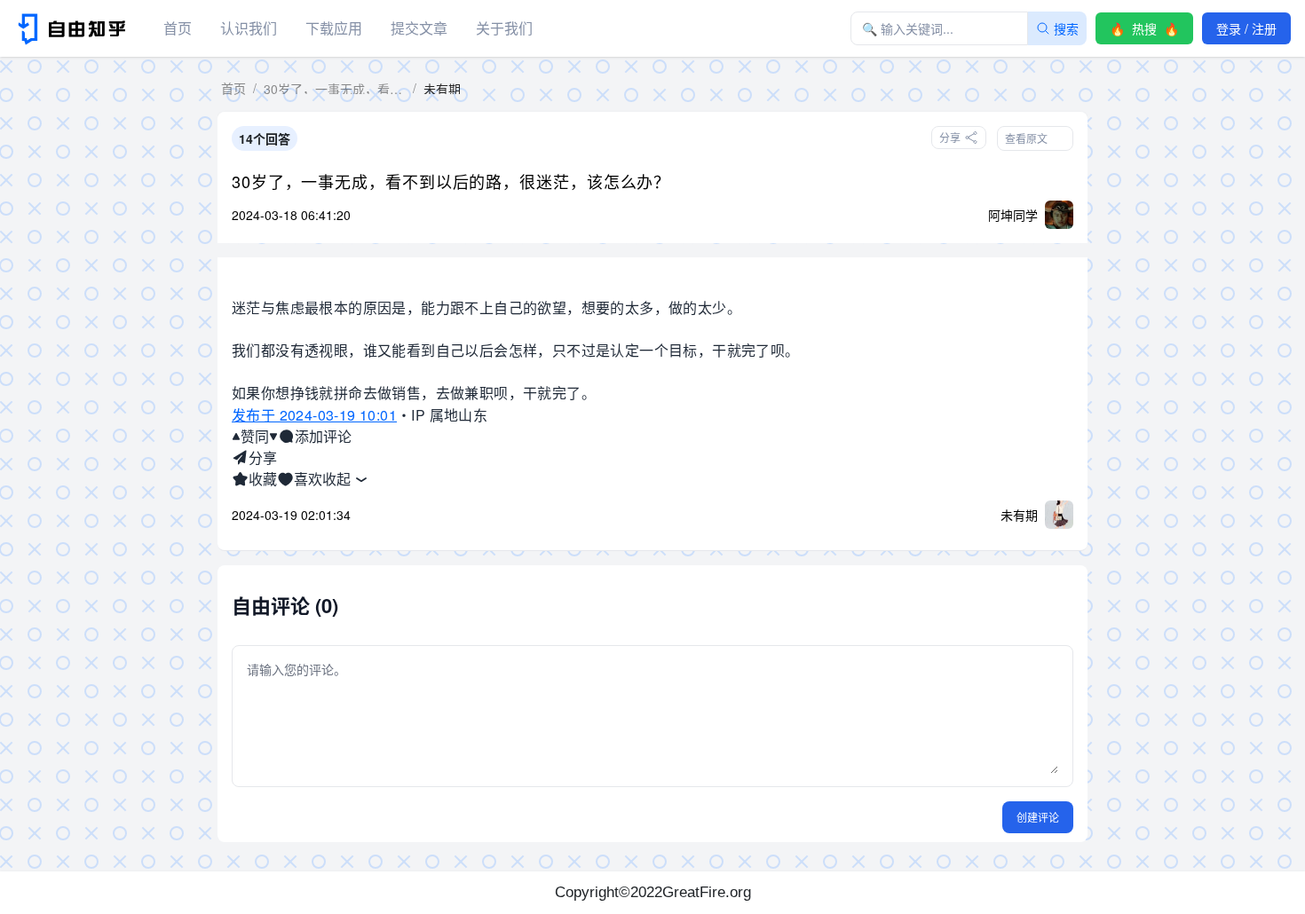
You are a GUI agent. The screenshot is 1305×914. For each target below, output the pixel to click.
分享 (263, 457)
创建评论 (1037, 816)
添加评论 (323, 436)
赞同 (255, 436)
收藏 (263, 479)
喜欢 (308, 479)
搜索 (1066, 28)
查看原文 (1026, 138)
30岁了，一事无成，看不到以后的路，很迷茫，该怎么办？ (451, 181)
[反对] (273, 436)
